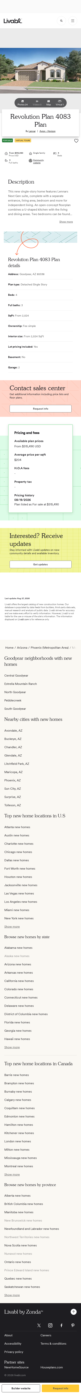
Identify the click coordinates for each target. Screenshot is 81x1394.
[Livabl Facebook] (61, 1325)
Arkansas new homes (18, 972)
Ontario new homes (17, 1262)
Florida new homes (17, 1022)
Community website (38, 161)
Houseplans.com (51, 1367)
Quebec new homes (18, 1278)
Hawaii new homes (17, 1039)
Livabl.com (23, 619)
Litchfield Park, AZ (16, 764)
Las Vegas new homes (19, 893)
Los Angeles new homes (20, 902)
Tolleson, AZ (12, 805)
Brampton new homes (19, 1083)
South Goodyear (15, 708)
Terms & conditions (53, 1343)
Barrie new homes (16, 1075)
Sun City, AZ (12, 788)
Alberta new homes (17, 1195)
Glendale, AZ (13, 755)
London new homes (17, 1141)
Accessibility (12, 1343)
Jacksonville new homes (20, 885)
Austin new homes (16, 835)
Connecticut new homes (20, 997)
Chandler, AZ (13, 747)
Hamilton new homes (18, 1125)
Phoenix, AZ (12, 780)
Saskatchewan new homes (22, 1287)
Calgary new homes (17, 1100)
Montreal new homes (18, 1166)
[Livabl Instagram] (50, 1325)
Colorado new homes (18, 989)
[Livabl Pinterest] (73, 1325)
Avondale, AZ (13, 730)
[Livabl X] (39, 1325)
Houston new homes (18, 877)
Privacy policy (13, 1352)
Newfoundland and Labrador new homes (31, 1229)
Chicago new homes (18, 852)
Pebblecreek (12, 700)
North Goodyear (15, 692)
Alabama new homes (18, 948)
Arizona (22, 647)
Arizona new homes (17, 964)
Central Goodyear (16, 675)
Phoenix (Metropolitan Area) (50, 647)
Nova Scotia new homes (20, 1245)
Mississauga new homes (20, 1158)
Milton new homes (16, 1149)
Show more (66, 221)
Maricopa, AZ (13, 772)
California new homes (19, 981)
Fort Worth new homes (19, 868)
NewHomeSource (16, 1367)
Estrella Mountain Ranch (20, 684)
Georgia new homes (17, 1030)
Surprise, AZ (12, 797)
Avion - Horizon (48, 131)
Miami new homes (16, 910)
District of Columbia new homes (26, 1014)
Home (9, 647)
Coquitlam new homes (19, 1108)
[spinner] (61, 20)
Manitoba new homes (18, 1212)
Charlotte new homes (18, 843)
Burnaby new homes (18, 1091)
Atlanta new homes (17, 827)
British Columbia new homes (23, 1204)
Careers (45, 1335)
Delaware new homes (19, 1006)
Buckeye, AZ (12, 739)
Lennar (32, 131)
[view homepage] (13, 20)
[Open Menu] (72, 20)
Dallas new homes (16, 860)
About (8, 1335)
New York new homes (19, 918)
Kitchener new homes (19, 1133)
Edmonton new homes (19, 1116)
